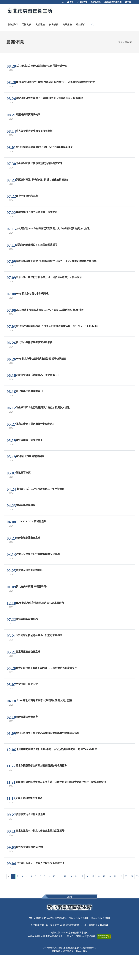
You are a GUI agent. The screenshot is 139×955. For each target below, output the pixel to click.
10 (54, 876)
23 (126, 876)
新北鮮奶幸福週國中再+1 (29, 391)
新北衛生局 (96, 2)
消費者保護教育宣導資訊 (29, 570)
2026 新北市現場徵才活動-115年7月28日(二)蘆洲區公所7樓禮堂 (49, 309)
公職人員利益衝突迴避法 (29, 798)
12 (65, 876)
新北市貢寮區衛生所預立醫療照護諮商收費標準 (41, 765)
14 (76, 876)
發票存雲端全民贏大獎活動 (30, 814)
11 (60, 876)
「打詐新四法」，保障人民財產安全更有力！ (40, 863)
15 (82, 876)
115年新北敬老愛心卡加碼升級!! (33, 293)
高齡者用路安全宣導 (27, 716)
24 (132, 876)
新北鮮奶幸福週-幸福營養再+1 (32, 586)
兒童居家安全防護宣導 (28, 651)
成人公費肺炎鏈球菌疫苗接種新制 (34, 130)
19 (104, 876)
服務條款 (56, 951)
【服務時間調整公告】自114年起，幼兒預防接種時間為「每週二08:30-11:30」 (58, 749)
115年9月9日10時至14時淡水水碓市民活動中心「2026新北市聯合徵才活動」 (56, 82)
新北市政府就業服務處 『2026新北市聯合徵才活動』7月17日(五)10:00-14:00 (57, 326)
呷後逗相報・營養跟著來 (29, 440)
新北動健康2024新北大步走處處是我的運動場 (40, 830)
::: (63, 2)
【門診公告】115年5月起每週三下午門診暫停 (40, 488)
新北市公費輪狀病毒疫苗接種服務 (34, 342)
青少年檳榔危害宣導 (27, 195)
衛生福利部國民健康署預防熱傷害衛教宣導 (39, 163)
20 (109, 876)
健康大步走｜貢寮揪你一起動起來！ (35, 423)
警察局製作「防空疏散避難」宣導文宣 (36, 212)
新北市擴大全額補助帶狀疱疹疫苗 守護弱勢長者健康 (44, 147)
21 (115, 876)
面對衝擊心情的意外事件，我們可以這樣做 (39, 635)
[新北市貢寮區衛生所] (30, 11)
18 (98, 876)
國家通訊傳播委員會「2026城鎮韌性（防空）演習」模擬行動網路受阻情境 (56, 261)
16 (87, 876)
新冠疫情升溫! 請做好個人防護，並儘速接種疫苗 (42, 179)
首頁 (71, 2)
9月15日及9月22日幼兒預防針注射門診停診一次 (41, 65)
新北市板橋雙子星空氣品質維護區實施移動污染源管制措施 (47, 733)
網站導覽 (83, 2)
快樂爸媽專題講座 (25, 505)
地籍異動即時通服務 (27, 619)
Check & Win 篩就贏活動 (31, 521)
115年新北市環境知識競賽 (30, 456)
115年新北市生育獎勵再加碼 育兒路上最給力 (40, 602)
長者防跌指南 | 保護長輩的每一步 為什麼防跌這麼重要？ (46, 668)
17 (93, 876)
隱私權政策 (68, 951)
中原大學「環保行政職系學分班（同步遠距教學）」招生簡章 (49, 277)
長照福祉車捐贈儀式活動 (29, 847)
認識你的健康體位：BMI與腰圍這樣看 (36, 244)
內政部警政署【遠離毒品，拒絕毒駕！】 (38, 375)
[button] (13, 24)
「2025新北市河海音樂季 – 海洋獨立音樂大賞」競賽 (44, 700)
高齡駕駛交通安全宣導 (28, 537)
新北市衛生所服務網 (112, 2)
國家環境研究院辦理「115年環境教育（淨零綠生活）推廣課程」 (50, 98)
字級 (129, 2)
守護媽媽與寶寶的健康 (28, 114)
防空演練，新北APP (27, 684)
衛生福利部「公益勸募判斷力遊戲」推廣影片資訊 (43, 407)
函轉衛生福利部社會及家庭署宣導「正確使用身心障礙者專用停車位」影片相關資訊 (61, 781)
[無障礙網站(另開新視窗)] (104, 936)
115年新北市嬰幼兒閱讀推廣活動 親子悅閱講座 (41, 358)
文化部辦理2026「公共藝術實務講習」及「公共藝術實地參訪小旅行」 (54, 228)
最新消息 (129, 42)
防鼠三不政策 (23, 472)
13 (71, 876)
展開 (69, 897)
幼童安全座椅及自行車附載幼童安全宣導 (38, 554)
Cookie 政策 (81, 951)
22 (121, 876)
